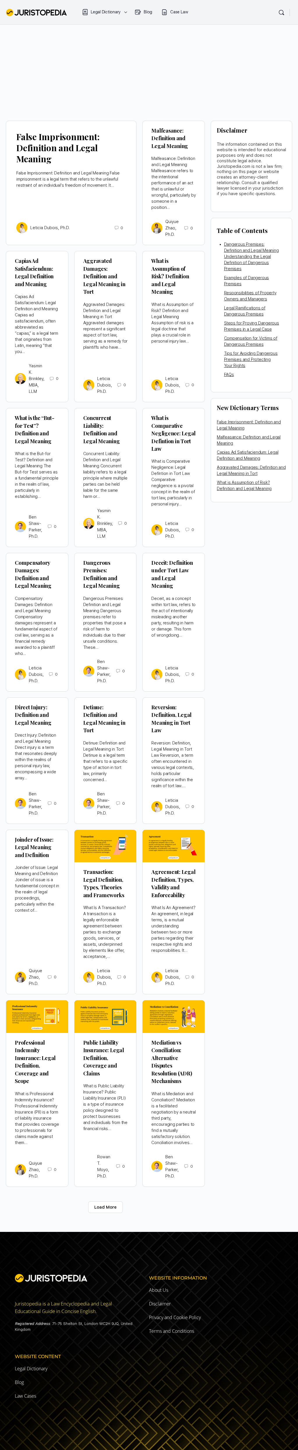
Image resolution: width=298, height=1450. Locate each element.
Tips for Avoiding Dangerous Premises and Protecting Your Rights (251, 359)
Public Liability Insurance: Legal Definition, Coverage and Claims (103, 1058)
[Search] (281, 12)
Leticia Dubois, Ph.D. (50, 227)
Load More (105, 1207)
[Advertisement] (149, 68)
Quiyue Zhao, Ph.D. (172, 228)
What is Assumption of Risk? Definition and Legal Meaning (170, 276)
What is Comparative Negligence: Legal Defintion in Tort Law (173, 433)
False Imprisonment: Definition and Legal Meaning (57, 148)
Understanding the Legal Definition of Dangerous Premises (247, 262)
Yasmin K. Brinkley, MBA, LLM (37, 379)
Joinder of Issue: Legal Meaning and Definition (34, 847)
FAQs (229, 374)
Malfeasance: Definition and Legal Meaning (169, 138)
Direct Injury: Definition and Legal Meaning (33, 715)
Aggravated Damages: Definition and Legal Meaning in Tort (104, 276)
